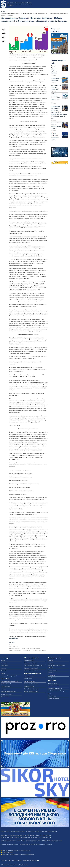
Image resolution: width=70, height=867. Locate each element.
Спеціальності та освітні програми (57, 691)
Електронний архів (29, 686)
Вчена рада (4, 663)
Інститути (3, 668)
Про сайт (32, 835)
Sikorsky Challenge (52, 683)
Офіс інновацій (5, 696)
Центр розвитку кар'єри (7, 694)
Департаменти (4, 665)
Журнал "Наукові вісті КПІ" (31, 691)
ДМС (10, 644)
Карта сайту (39, 835)
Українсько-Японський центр (8, 691)
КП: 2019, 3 (12, 642)
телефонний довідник (56, 840)
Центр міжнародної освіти (31, 670)
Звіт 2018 (15, 646)
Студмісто (3, 689)
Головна (3, 11)
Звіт (10, 646)
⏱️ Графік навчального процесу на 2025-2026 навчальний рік (55, 97)
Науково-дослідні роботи (30, 683)
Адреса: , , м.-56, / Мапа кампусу (25, 837)
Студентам (50, 672)
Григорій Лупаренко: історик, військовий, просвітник (54, 69)
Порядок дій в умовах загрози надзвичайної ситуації (16, 850)
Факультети (4, 670)
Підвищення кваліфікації (31, 668)
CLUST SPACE (52, 696)
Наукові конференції (29, 681)
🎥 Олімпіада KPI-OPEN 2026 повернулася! (56, 87)
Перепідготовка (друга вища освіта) (33, 665)
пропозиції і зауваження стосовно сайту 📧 (27, 860)
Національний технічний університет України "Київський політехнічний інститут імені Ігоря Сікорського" (19, 4)
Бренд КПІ (26, 835)
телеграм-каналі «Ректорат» (27, 854)
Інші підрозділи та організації (8, 676)
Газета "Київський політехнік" (32, 689)
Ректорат (3, 660)
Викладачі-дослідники (53, 685)
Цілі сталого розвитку (53, 698)
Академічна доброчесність (55, 688)
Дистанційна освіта (29, 660)
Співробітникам (52, 677)
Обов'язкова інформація (16, 835)
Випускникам (51, 675)
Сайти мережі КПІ (29, 676)
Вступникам (51, 663)
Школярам (50, 660)
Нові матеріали (47, 835)
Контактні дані (5, 835)
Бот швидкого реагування (45, 844)
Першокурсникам (52, 670)
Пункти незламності (8, 852)
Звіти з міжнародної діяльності (39, 650)
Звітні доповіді (26, 650)
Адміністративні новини (15, 650)
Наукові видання (28, 678)
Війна (49, 693)
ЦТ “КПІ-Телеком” (6, 683)
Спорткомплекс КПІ (6, 686)
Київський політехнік (14, 648)
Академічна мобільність (30, 663)
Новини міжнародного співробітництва (31, 648)
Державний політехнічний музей (9, 681)
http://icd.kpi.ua (13, 638)
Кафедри (3, 673)
